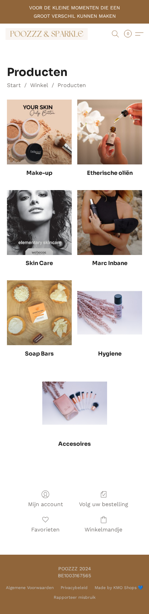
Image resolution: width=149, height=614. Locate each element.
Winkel (39, 85)
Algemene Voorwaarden (30, 587)
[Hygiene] (109, 312)
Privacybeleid (74, 587)
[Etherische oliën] (109, 132)
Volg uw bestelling (103, 504)
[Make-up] (39, 132)
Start (14, 85)
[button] (49, 34)
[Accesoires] (74, 403)
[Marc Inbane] (109, 222)
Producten (72, 85)
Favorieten (45, 529)
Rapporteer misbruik (75, 597)
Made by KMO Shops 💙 (119, 587)
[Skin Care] (39, 222)
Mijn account (45, 504)
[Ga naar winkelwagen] (130, 34)
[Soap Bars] (39, 312)
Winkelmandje (103, 529)
